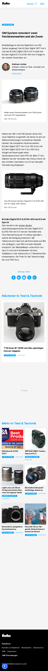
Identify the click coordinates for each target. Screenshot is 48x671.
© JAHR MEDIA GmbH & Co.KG (14, 664)
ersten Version (25, 225)
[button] (14, 277)
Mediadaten (26, 648)
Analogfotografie (32, 457)
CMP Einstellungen (10, 655)
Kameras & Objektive (9, 496)
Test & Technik (8, 24)
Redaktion (6, 644)
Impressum (11, 651)
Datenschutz (38, 648)
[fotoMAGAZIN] (6, 4)
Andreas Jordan (19, 64)
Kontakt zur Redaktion (11, 648)
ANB (3, 651)
